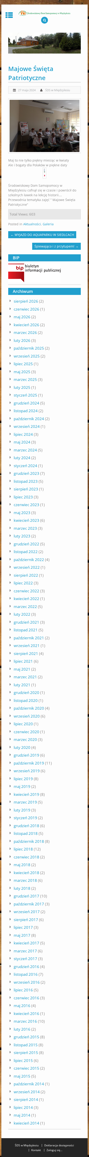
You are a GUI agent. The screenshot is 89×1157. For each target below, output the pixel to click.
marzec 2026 (25, 332)
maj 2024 (22, 442)
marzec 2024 (25, 450)
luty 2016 (22, 1029)
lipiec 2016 (23, 990)
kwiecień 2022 (26, 598)
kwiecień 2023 (26, 520)
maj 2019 (22, 786)
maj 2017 (22, 935)
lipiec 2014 (23, 1107)
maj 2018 (22, 864)
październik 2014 (29, 1083)
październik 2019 (29, 763)
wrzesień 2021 (27, 645)
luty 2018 (22, 888)
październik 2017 (29, 904)
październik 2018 (29, 841)
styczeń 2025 (25, 395)
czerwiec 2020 (26, 731)
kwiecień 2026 (26, 324)
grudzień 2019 (26, 755)
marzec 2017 (25, 951)
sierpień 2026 (26, 301)
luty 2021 (22, 684)
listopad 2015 (26, 1044)
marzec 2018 (25, 880)
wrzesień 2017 (27, 911)
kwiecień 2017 (26, 943)
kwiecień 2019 (26, 794)
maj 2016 (22, 1005)
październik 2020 (29, 708)
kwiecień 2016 (26, 1013)
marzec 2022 (25, 606)
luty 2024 (22, 457)
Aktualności (32, 224)
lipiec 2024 (23, 434)
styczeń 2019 (25, 817)
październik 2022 (29, 559)
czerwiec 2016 (26, 997)
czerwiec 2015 (26, 1068)
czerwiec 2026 (26, 309)
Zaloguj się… (54, 1150)
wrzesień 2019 (27, 770)
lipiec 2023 (23, 497)
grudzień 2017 (26, 896)
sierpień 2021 (26, 653)
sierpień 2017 (26, 919)
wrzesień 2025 (27, 356)
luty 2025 (22, 387)
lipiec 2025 (23, 363)
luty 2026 (22, 340)
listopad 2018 (26, 833)
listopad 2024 (26, 410)
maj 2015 (22, 1076)
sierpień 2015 (26, 1052)
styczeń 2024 (25, 465)
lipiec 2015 (23, 1060)
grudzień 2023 (26, 473)
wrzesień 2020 (27, 716)
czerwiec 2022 (26, 590)
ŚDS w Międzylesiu (57, 90)
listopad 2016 (26, 974)
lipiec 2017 (23, 927)
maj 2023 (22, 512)
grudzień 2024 (26, 403)
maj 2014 (22, 1115)
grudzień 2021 (26, 622)
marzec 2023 (25, 528)
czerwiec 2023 (26, 504)
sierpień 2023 (26, 489)
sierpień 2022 (26, 575)
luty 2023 (22, 536)
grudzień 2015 (26, 1036)
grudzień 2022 (26, 544)
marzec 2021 (25, 676)
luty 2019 (22, 810)
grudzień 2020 (26, 692)
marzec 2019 (25, 802)
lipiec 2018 (23, 849)
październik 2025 (29, 348)
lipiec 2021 (23, 661)
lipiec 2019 (23, 778)
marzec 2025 (25, 379)
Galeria (48, 224)
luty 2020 (22, 747)
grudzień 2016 (26, 966)
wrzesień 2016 (27, 982)
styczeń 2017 (25, 958)
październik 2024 (29, 418)
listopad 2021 (26, 629)
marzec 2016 (25, 1021)
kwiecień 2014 (26, 1123)
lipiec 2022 (23, 583)
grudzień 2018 (26, 825)
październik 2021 (29, 637)
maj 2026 (22, 316)
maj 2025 (22, 371)
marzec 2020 (25, 739)
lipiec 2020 (23, 723)
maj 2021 (22, 669)
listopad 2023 (26, 481)
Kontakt (36, 1150)
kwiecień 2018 (26, 872)
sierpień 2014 (26, 1099)
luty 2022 (22, 614)
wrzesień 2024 (27, 426)
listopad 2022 (26, 551)
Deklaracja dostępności (59, 1145)
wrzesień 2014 (27, 1091)
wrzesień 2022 (27, 567)
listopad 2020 (26, 700)
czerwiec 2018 (26, 857)
